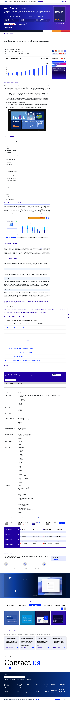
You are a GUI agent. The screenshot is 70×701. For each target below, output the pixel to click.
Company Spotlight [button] (34, 1)
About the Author (55, 557)
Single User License (56, 57)
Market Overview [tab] (11, 237)
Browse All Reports (7, 27)
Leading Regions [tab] (43, 237)
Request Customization (56, 374)
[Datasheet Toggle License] (11, 522)
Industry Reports (53, 684)
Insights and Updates (47, 691)
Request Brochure (9, 647)
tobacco (17, 209)
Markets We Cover (56, 647)
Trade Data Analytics (10, 605)
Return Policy (37, 691)
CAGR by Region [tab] (21, 237)
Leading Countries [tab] (32, 237)
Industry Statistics (13, 679)
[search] (58, 1)
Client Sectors (28, 1)
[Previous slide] (62, 609)
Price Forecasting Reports (53, 686)
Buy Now (54, 61)
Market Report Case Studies (57, 68)
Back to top (2, 697)
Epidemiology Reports (62, 689)
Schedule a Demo (10, 591)
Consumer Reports (54, 690)
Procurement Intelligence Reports (54, 692)
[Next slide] (65, 609)
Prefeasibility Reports (54, 688)
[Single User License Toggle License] (26, 522)
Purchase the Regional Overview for (35, 217)
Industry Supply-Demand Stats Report (62, 694)
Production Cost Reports (47, 605)
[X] (61, 23)
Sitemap (37, 684)
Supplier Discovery (35, 605)
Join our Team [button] (40, 1)
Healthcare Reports (62, 684)
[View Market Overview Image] (48, 217)
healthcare (40, 248)
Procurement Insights (20, 679)
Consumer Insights (27, 679)
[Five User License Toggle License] (40, 522)
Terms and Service (38, 689)
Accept (57, 699)
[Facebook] (56, 23)
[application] (27, 69)
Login (63, 1)
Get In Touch (6, 668)
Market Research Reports (60, 605)
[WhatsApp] (60, 23)
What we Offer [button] (16, 1)
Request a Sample (55, 70)
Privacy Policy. (37, 699)
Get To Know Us (24, 647)
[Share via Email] (63, 23)
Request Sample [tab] (29, 36)
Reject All (63, 699)
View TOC (49, 374)
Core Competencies (22, 1)
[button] (53, 1)
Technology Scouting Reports (62, 692)
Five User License (55, 58)
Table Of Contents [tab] (17, 36)
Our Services (39, 647)
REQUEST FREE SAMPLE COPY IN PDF (33, 132)
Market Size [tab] (7, 36)
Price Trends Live (22, 605)
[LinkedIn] (58, 23)
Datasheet (54, 55)
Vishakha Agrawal (18, 16)
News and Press (46, 689)
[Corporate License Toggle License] (54, 522)
